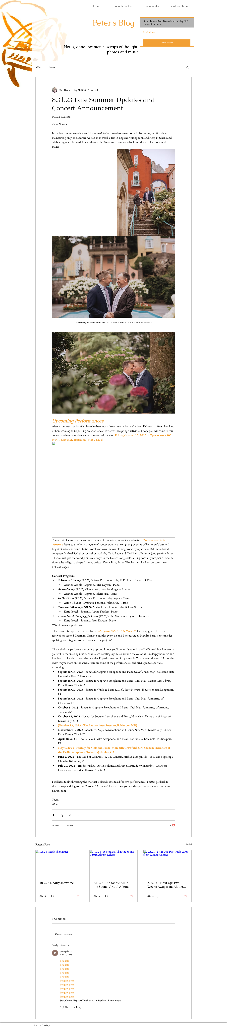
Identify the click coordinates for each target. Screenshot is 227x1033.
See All (189, 843)
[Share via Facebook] (53, 815)
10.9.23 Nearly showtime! (57, 883)
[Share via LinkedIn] (69, 815)
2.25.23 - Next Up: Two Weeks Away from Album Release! (165, 885)
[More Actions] (173, 953)
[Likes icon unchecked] (62, 1007)
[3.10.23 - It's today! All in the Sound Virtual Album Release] (114, 863)
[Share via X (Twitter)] (61, 815)
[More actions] (173, 90)
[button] (187, 67)
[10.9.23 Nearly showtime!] (60, 863)
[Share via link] (78, 815)
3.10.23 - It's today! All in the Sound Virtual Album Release (111, 885)
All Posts (38, 67)
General (52, 67)
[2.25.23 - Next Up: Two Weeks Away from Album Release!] (167, 863)
